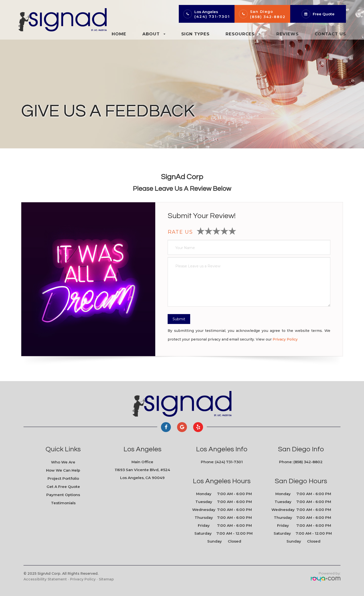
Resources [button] (240, 33)
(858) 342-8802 (268, 17)
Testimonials (63, 503)
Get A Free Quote (63, 486)
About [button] (151, 33)
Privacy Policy (285, 339)
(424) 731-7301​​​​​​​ (229, 462)
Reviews (287, 33)
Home (119, 33)
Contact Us (330, 33)
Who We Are (63, 462)
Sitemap (106, 579)
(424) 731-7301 (212, 16)
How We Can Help (63, 470)
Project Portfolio (63, 478)
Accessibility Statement (45, 579)
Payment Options (63, 495)
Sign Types (195, 33)
